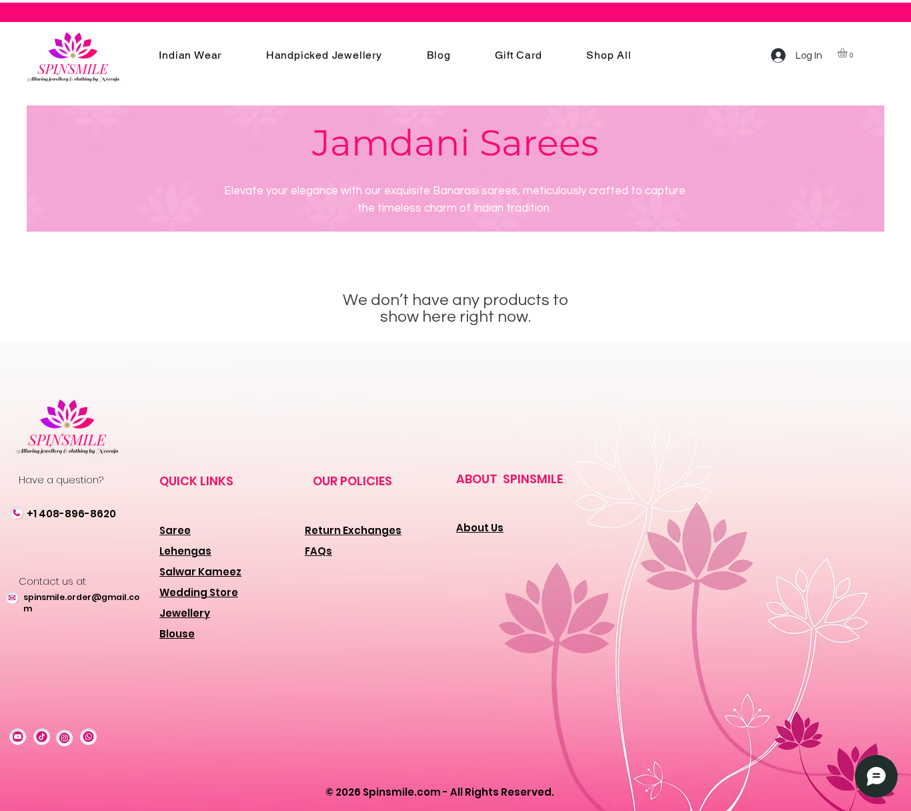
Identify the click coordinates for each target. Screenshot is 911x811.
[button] (190, 55)
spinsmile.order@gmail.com (81, 602)
